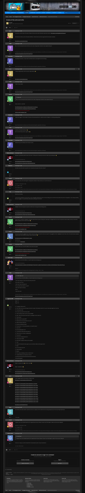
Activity (54, 12)
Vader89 (10, 94)
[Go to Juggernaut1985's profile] (10, 303)
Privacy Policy (7, 474)
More (60, 12)
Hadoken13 (10, 165)
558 (10, 308)
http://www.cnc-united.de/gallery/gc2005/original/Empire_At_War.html (26, 383)
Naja (10, 191)
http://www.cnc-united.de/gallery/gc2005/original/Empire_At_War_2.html (26, 385)
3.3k (10, 66)
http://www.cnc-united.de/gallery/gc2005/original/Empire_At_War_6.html (26, 392)
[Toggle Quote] (16, 97)
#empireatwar (22, 241)
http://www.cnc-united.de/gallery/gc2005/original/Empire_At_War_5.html (26, 390)
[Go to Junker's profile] (7, 23)
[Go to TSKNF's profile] (10, 48)
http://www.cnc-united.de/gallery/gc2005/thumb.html (23, 380)
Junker (11, 22)
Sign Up (70, 6)
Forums (27, 12)
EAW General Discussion (19, 23)
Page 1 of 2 (15, 27)
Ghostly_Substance (10, 204)
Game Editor (20, 12)
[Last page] (12, 27)
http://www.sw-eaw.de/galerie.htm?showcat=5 (58, 33)
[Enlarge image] (35, 71)
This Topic (75, 12)
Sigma (10, 407)
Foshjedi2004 (10, 56)
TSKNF (10, 43)
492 (10, 104)
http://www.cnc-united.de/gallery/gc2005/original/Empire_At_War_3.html (26, 387)
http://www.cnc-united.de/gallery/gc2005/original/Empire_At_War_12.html (26, 401)
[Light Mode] (75, 7)
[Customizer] (73, 7)
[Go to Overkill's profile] (10, 183)
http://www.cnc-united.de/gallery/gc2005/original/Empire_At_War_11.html (26, 399)
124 (10, 41)
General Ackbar (10, 433)
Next (10, 27)
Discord (8, 12)
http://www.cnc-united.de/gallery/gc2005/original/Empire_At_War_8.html (26, 394)
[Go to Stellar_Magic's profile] (10, 262)
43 (10, 188)
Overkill (10, 178)
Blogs (44, 12)
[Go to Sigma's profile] (10, 412)
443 (10, 53)
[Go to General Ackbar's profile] (10, 438)
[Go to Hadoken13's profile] (10, 170)
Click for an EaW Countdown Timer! (20, 112)
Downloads (33, 12)
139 (10, 417)
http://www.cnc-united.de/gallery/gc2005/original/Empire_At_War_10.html (26, 398)
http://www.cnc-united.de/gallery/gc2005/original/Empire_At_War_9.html (26, 396)
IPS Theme (7, 472)
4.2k (10, 163)
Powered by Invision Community (46, 474)
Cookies (11, 474)
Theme (7, 473)
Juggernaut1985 (10, 298)
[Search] (79, 13)
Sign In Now (60, 463)
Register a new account (25, 463)
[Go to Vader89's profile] (10, 99)
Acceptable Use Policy (30, 486)
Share (70, 23)
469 (10, 241)
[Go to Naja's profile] (10, 196)
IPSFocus (11, 472)
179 (10, 443)
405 (10, 175)
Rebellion (13, 12)
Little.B (10, 231)
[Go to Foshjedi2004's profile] (10, 61)
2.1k (10, 267)
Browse (48, 12)
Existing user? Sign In (63, 6)
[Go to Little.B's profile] (10, 236)
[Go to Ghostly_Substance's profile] (10, 157)
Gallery (38, 12)
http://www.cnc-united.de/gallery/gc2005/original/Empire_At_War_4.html (26, 389)
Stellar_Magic (10, 257)
